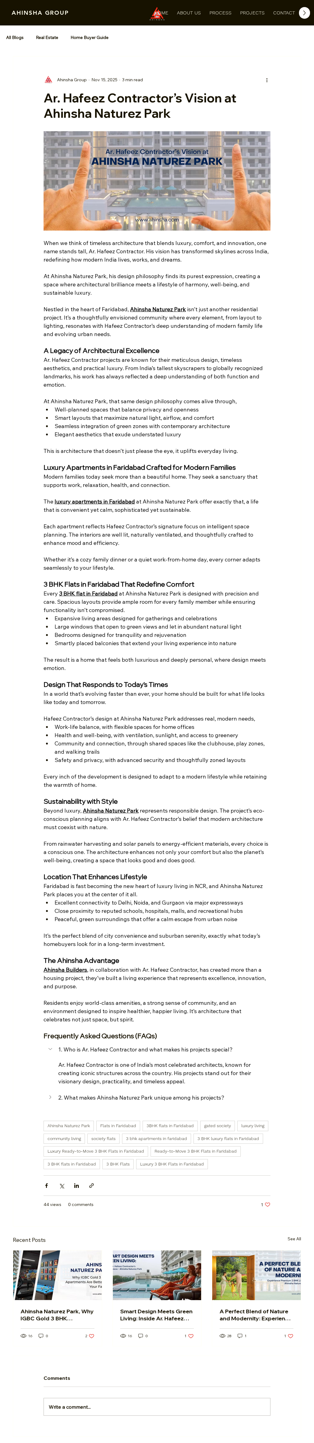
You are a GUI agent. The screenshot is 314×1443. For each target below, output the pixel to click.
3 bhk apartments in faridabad (156, 1138)
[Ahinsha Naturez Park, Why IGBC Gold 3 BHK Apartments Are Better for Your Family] (57, 1275)
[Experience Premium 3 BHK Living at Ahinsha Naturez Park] (256, 1275)
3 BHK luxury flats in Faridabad (228, 1138)
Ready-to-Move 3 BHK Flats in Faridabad (196, 1151)
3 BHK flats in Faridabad (72, 1164)
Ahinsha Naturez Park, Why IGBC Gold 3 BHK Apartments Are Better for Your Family (57, 1315)
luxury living (252, 1125)
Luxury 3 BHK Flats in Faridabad (172, 1164)
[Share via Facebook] (46, 1185)
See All (294, 1239)
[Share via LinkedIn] (76, 1185)
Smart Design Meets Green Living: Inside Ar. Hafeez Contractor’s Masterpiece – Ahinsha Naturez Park (156, 1315)
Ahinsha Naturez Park (69, 1125)
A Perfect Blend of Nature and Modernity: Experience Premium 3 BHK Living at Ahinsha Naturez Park (256, 1315)
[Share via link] (91, 1185)
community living (64, 1138)
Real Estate (47, 37)
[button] (157, 1050)
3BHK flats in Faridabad (170, 1125)
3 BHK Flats (118, 1164)
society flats (103, 1138)
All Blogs (15, 37)
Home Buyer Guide (90, 37)
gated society (217, 1125)
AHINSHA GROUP (40, 12)
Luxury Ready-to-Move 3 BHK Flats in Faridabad (96, 1151)
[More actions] (266, 79)
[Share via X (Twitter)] (61, 1185)
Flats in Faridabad (118, 1125)
